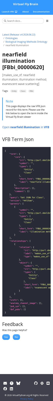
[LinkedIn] (11, 388)
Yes (6, 337)
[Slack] (42, 383)
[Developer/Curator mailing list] (48, 383)
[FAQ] (11, 383)
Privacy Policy (26, 398)
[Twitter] (18, 383)
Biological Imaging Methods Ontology (26, 41)
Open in (25, 127)
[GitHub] (36, 383)
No (16, 337)
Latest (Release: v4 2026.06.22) (18, 34)
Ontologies (11, 38)
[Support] (5, 383)
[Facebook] (5, 388)
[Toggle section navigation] (47, 21)
